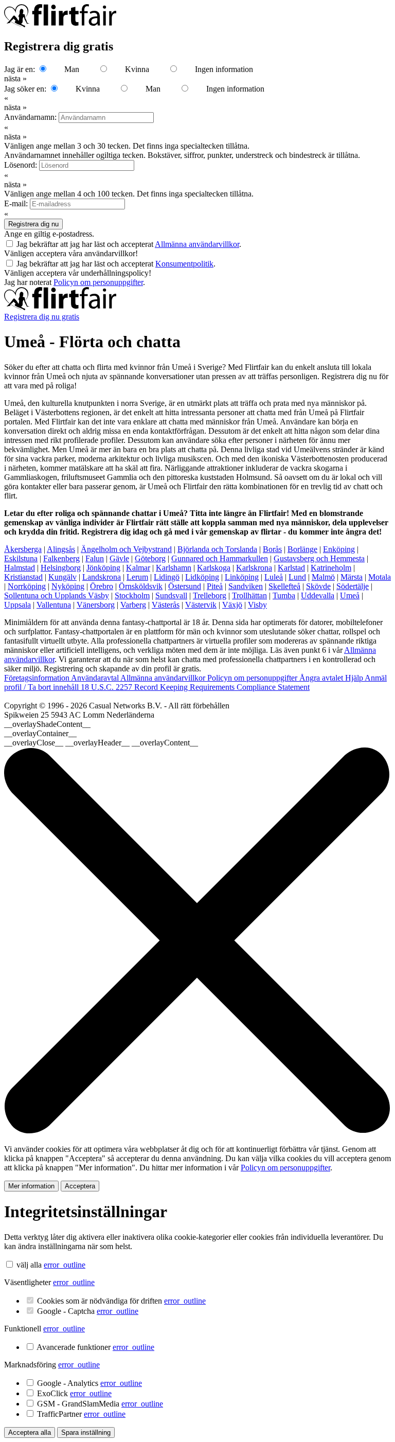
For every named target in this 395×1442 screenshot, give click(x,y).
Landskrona (101, 577)
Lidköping (202, 577)
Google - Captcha (87, 1311)
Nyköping (67, 586)
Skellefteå (284, 586)
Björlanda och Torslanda (217, 549)
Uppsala (17, 604)
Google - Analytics (89, 1383)
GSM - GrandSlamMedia (100, 1403)
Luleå (273, 577)
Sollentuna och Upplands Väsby (56, 595)
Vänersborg (96, 604)
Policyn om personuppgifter (98, 282)
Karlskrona (254, 567)
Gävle (119, 558)
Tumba (284, 595)
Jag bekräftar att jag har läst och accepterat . (128, 244)
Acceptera (80, 1186)
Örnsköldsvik (141, 586)
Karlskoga (213, 567)
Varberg (133, 604)
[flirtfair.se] (60, 307)
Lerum (137, 577)
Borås (272, 549)
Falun (94, 558)
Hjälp (355, 677)
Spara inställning (86, 1432)
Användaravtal (95, 677)
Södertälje (352, 586)
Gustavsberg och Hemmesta (319, 558)
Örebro (101, 586)
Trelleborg (209, 595)
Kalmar (138, 567)
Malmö (323, 577)
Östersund (184, 586)
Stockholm (132, 595)
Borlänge (302, 549)
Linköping (242, 577)
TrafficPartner (81, 1414)
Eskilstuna (21, 558)
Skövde (318, 586)
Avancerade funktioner (95, 1347)
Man (71, 69)
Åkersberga (23, 549)
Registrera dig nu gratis (41, 316)
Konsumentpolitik (184, 263)
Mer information (31, 1186)
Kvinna (137, 69)
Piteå (215, 586)
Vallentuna (54, 604)
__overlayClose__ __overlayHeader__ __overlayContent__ (101, 742)
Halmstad (19, 567)
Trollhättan (249, 595)
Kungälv (62, 577)
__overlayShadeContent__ (47, 724)
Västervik (201, 604)
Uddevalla (317, 595)
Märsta (351, 577)
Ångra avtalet (322, 677)
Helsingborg (61, 567)
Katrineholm (331, 567)
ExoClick (74, 1393)
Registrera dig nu (33, 224)
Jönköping (103, 567)
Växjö (232, 604)
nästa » (15, 78)
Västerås (165, 604)
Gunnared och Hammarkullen (219, 558)
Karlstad (291, 567)
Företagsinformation (37, 677)
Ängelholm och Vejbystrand (126, 549)
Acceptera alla (29, 1432)
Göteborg (150, 558)
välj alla (29, 1264)
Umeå (350, 595)
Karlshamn (173, 567)
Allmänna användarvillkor (197, 244)
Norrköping (27, 586)
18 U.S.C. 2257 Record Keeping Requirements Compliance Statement (195, 687)
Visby (257, 604)
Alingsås (61, 549)
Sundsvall (171, 595)
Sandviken (245, 586)
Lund (297, 577)
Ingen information (224, 69)
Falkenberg (61, 558)
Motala (379, 577)
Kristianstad (23, 577)
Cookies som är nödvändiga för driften (121, 1300)
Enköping (339, 549)
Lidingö (166, 577)
